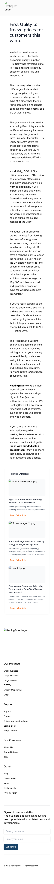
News (6, 783)
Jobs (6, 757)
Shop (6, 694)
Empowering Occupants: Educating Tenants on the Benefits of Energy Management (26, 589)
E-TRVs (7, 685)
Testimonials (10, 788)
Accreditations (11, 752)
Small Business (11, 670)
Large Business (11, 675)
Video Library (10, 730)
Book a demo (10, 725)
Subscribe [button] (11, 846)
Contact (7, 716)
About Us (8, 747)
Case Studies (10, 778)
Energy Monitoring (13, 690)
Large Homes (10, 680)
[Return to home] (11, 8)
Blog (6, 773)
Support (8, 711)
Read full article (18, 515)
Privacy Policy (10, 792)
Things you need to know (16, 721)
